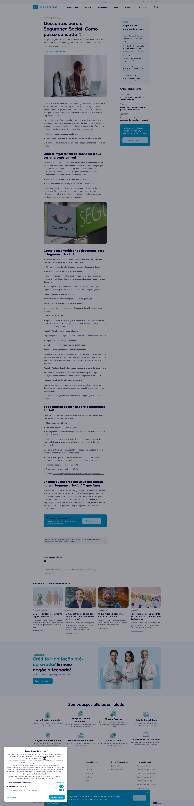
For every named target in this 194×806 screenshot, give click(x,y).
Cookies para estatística (17, 786)
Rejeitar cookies (11, 797)
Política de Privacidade (41, 774)
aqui (44, 758)
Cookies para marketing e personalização (23, 790)
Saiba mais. (51, 778)
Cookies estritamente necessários (20, 783)
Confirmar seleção (57, 797)
